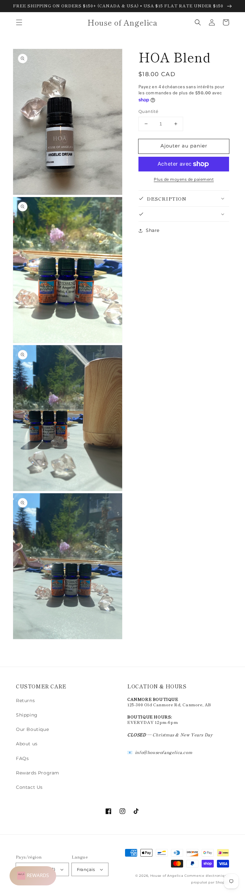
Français (86, 869)
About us (27, 744)
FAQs (22, 758)
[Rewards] (33, 875)
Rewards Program (37, 773)
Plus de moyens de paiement (184, 179)
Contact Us (29, 787)
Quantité (148, 111)
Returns (25, 700)
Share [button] (153, 230)
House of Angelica (166, 876)
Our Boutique (32, 729)
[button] (19, 22)
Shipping (27, 715)
